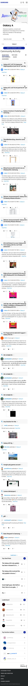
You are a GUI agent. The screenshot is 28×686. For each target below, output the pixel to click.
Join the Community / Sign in (14, 48)
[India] (4, 2)
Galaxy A (22, 69)
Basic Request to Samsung (11, 534)
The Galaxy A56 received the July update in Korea (11, 572)
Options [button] (23, 44)
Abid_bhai (6, 447)
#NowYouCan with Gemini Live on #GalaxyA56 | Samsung (13, 169)
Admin (6, 69)
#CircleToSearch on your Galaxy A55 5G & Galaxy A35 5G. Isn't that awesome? (14, 244)
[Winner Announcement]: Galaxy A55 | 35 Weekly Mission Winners (15, 197)
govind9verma (8, 468)
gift (4, 516)
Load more (13, 555)
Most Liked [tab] (14, 55)
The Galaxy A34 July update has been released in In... (10, 564)
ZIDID (5, 338)
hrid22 (5, 425)
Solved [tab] (15, 57)
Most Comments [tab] (6, 57)
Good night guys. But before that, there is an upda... (11, 586)
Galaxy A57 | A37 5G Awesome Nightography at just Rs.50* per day (14, 65)
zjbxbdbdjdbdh (8, 359)
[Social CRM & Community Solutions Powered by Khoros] (23, 665)
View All (14, 558)
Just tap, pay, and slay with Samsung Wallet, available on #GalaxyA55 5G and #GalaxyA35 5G (14, 305)
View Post (4, 72)
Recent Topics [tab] (5, 55)
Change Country (5, 681)
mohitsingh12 (7, 520)
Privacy (3, 676)
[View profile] (2, 69)
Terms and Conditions (7, 673)
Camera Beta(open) (9, 491)
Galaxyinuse (7, 495)
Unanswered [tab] (5, 59)
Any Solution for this (9, 421)
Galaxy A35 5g (7, 443)
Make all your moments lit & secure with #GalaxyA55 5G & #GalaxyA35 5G (14, 275)
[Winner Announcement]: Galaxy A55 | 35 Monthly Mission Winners (15, 220)
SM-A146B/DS (7, 355)
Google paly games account (12, 465)
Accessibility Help (6, 670)
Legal (2, 678)
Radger (6, 537)
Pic (3, 593)
